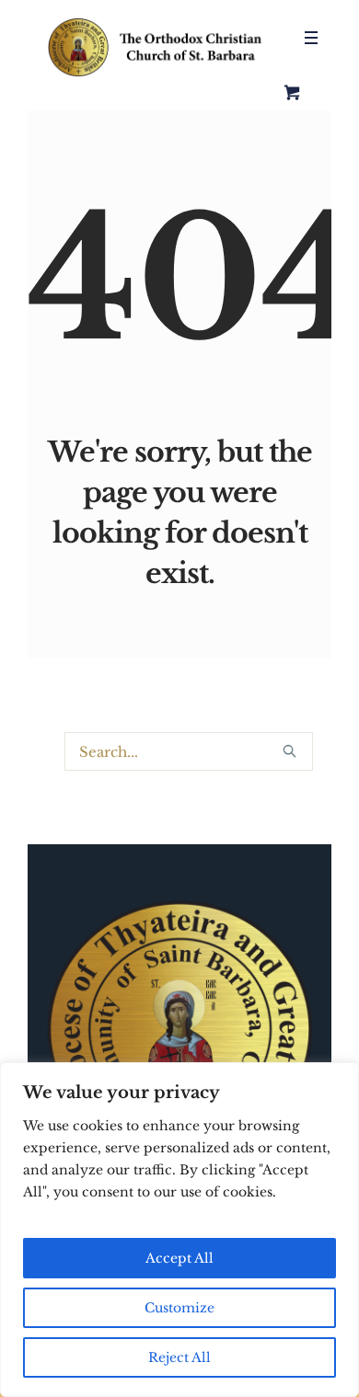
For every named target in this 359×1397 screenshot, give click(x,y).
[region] (179, 1229)
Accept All (179, 1258)
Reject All (179, 1357)
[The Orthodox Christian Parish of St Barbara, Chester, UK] (156, 47)
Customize (179, 1308)
